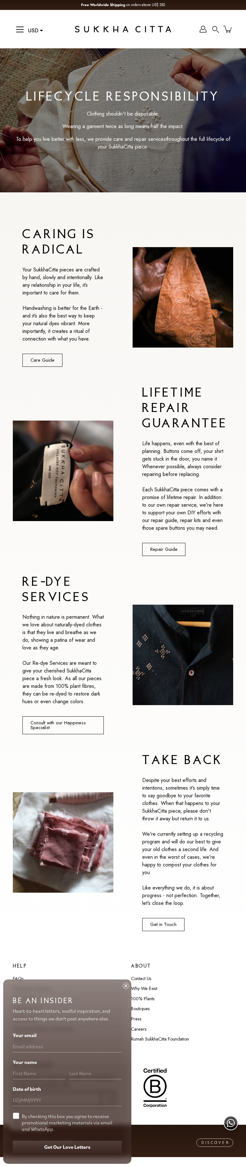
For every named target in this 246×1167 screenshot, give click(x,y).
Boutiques (140, 1008)
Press (136, 1019)
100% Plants (143, 998)
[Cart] (228, 29)
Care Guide (42, 360)
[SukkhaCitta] (123, 29)
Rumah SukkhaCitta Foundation (160, 1039)
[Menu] (20, 29)
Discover (215, 1143)
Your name (25, 1062)
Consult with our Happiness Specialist (58, 725)
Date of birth (27, 1089)
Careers (139, 1029)
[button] (215, 29)
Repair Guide (163, 549)
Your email (25, 1035)
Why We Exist (144, 988)
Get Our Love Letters (67, 1147)
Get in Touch (163, 924)
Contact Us (141, 978)
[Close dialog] (126, 986)
